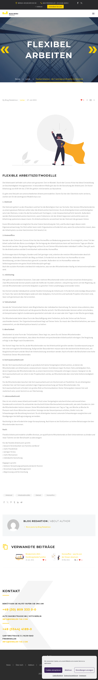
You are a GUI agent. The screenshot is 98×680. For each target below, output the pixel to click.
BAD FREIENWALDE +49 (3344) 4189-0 (55, 3)
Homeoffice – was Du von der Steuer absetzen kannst (72, 557)
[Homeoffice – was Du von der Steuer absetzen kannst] (57, 556)
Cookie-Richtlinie (58, 675)
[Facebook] (78, 3)
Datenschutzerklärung (71, 675)
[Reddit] (21, 502)
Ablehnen (68, 670)
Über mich (19, 665)
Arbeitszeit (9, 495)
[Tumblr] (14, 502)
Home (8, 665)
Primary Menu (93, 13)
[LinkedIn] (18, 502)
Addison (39, 7)
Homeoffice (50, 495)
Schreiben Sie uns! (55, 7)
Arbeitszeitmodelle (24, 495)
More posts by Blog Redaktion (38, 527)
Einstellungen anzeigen (84, 670)
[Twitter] (81, 3)
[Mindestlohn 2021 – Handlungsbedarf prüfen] (20, 556)
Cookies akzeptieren (53, 670)
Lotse (22, 100)
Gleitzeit (38, 495)
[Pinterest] (11, 502)
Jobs (41, 665)
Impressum (82, 675)
